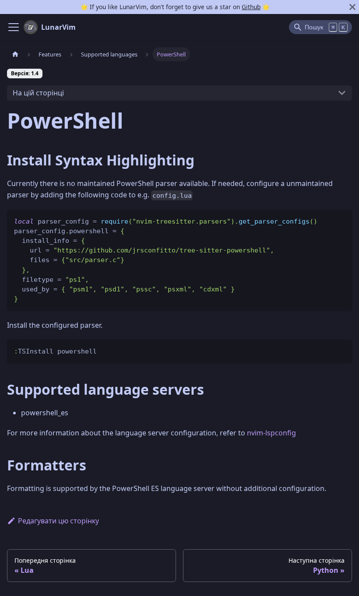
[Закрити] (352, 7)
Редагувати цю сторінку (58, 521)
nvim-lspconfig (271, 433)
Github (251, 7)
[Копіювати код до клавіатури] (341, 220)
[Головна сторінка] (15, 54)
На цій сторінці (38, 93)
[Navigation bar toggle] (13, 27)
